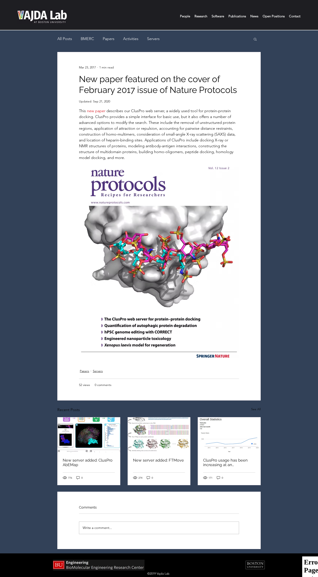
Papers (108, 38)
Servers (153, 38)
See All (256, 409)
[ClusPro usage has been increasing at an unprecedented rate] (229, 434)
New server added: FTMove (158, 460)
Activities (130, 38)
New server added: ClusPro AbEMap (87, 462)
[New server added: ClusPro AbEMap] (89, 434)
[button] (185, 16)
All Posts (64, 38)
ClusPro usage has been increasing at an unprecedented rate (225, 462)
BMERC (87, 38)
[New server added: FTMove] (159, 434)
